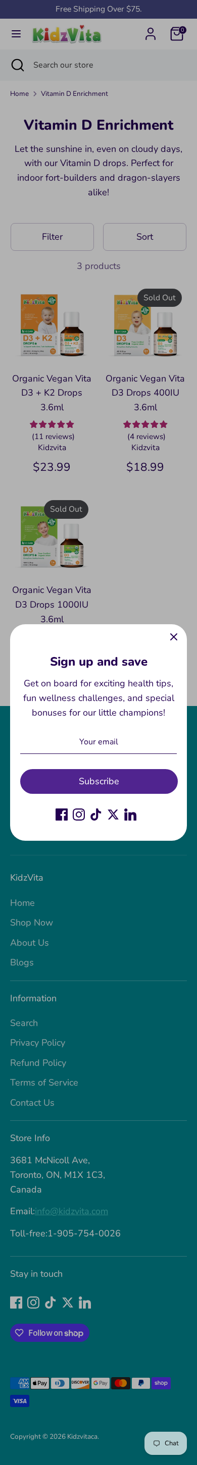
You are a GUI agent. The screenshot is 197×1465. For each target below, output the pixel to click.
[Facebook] (62, 814)
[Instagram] (79, 814)
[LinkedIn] (130, 814)
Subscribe (99, 781)
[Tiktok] (96, 814)
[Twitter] (113, 814)
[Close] (174, 637)
